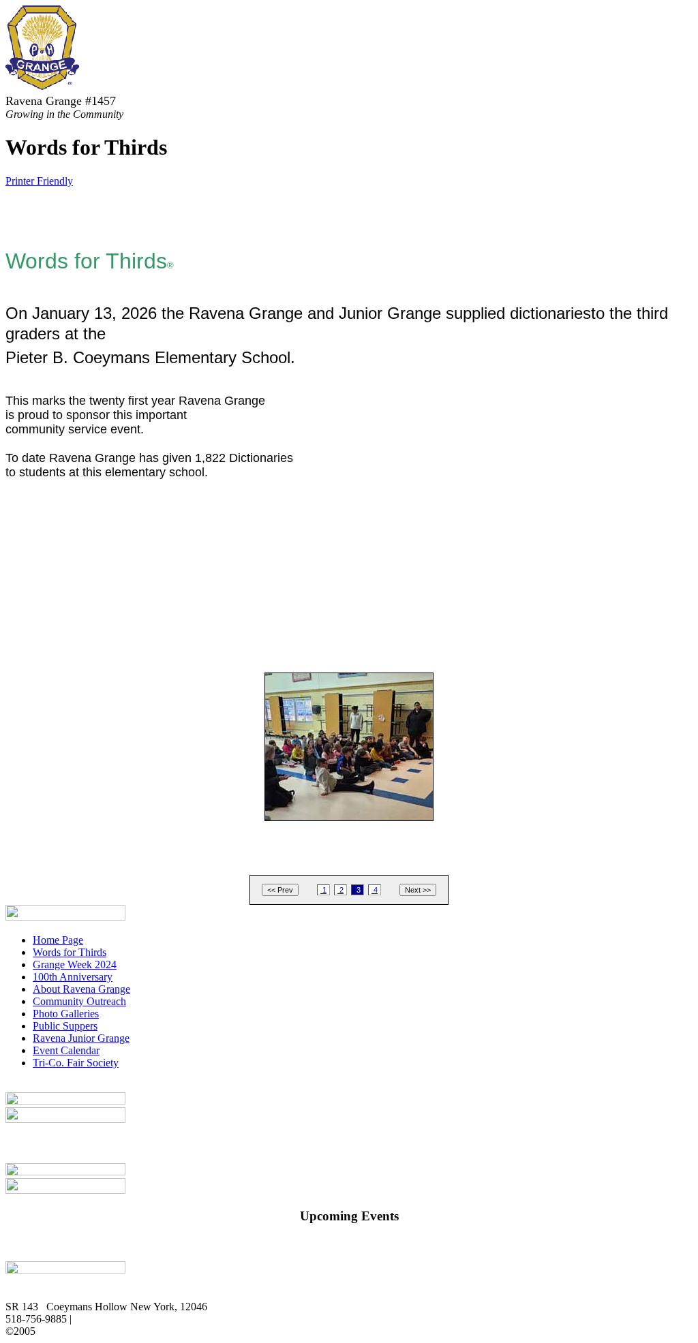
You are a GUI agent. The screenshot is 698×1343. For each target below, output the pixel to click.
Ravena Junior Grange (81, 1038)
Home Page (58, 940)
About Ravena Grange (81, 989)
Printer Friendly (39, 181)
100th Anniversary (72, 977)
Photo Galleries (66, 1013)
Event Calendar (66, 1050)
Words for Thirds (69, 952)
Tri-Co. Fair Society (76, 1062)
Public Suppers (65, 1026)
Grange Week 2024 (75, 964)
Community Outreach (79, 1001)
